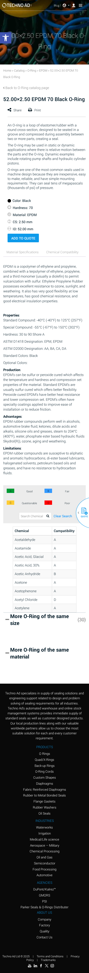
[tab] (22, 252)
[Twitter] (46, 965)
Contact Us (44, 937)
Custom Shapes (44, 777)
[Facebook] (41, 965)
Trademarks (48, 960)
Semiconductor (44, 863)
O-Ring (31, 70)
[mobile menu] (80, 5)
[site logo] (17, 5)
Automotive (44, 875)
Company (44, 919)
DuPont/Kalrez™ (44, 889)
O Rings (44, 753)
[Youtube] (29, 965)
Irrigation (44, 833)
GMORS (44, 895)
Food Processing (44, 869)
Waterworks (44, 827)
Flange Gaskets (44, 801)
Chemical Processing (44, 851)
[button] (83, 513)
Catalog (19, 70)
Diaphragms (44, 783)
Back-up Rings (45, 765)
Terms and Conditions (50, 956)
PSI (44, 901)
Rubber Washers (44, 807)
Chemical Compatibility (62, 252)
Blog (56, 5)
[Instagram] (52, 965)
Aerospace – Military (44, 845)
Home (7, 70)
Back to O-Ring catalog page (27, 87)
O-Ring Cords (44, 771)
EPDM (43, 70)
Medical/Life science (44, 839)
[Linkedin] (35, 965)
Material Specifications (22, 252)
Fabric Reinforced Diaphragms (44, 789)
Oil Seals (44, 813)
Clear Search (63, 516)
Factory (44, 925)
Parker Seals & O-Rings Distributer (44, 907)
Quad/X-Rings (44, 759)
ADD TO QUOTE (23, 238)
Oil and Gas (44, 857)
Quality (44, 931)
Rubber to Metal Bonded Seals (44, 795)
